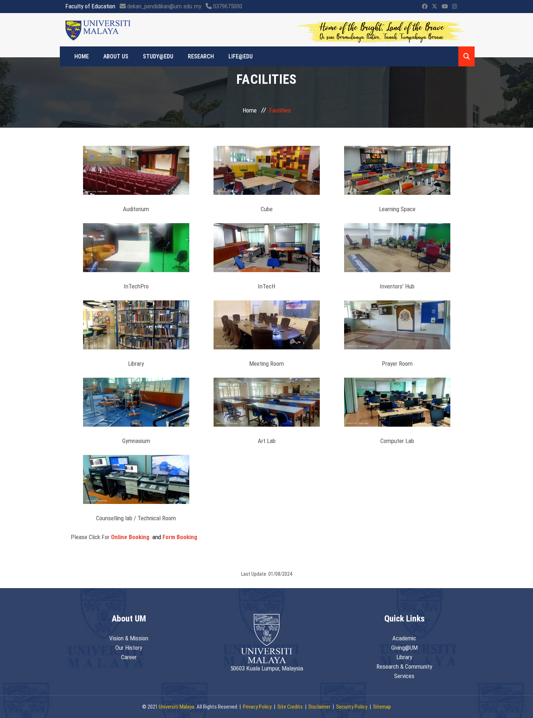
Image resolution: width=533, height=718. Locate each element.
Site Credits (290, 706)
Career (129, 657)
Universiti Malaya (176, 706)
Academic (404, 638)
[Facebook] (424, 6)
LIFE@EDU (240, 56)
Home (250, 110)
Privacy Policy (257, 706)
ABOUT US (115, 56)
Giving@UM (404, 647)
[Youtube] (445, 6)
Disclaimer (319, 706)
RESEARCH (201, 56)
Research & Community (404, 666)
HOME (81, 56)
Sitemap (382, 706)
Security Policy (351, 706)
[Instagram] (454, 6)
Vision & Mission (128, 638)
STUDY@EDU (158, 56)
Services (404, 676)
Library (404, 657)
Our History (128, 647)
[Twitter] (434, 6)
